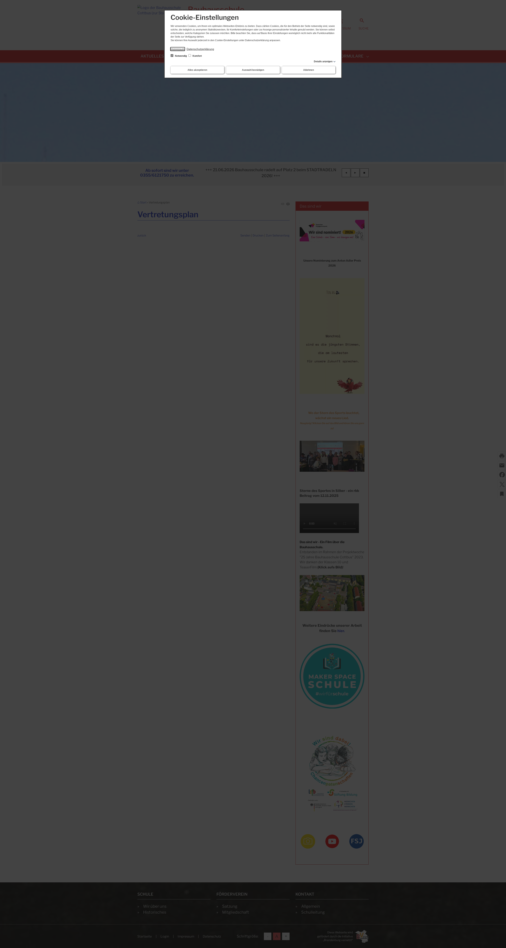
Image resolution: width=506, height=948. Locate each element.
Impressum (178, 49)
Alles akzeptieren (197, 70)
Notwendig (180, 56)
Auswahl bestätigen (253, 70)
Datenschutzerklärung (200, 49)
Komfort (197, 56)
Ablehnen (308, 70)
